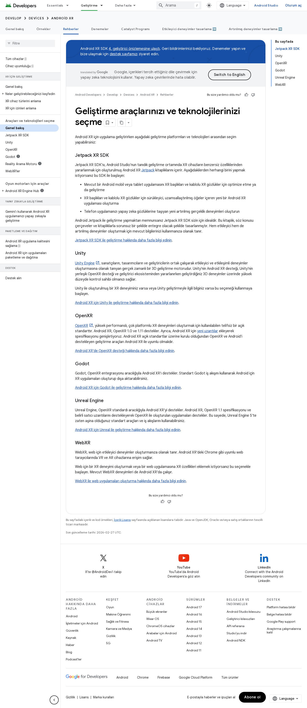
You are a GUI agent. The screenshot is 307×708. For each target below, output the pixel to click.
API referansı (236, 626)
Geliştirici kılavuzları (241, 619)
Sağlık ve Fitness (117, 622)
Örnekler (43, 29)
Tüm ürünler (229, 677)
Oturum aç (293, 5)
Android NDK (236, 640)
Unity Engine (85, 263)
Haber (70, 645)
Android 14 (194, 629)
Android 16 (194, 614)
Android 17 (194, 607)
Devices (36, 18)
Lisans (84, 697)
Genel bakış (14, 29)
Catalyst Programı (135, 29)
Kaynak (71, 638)
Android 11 (193, 650)
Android (72, 616)
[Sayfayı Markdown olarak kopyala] (122, 122)
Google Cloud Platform (195, 677)
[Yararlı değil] (253, 94)
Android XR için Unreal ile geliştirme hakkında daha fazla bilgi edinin (127, 430)
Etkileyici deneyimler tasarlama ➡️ (189, 29)
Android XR (62, 18)
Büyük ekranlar (156, 612)
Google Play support (281, 622)
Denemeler (100, 29)
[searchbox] (30, 43)
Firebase (164, 677)
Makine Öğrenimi (118, 614)
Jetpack (147, 170)
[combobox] (178, 5)
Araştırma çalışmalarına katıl (284, 630)
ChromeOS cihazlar (160, 626)
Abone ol (252, 697)
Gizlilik (111, 636)
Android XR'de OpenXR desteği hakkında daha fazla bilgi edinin (124, 351)
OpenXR (81, 325)
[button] (29, 93)
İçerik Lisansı (122, 520)
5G (108, 643)
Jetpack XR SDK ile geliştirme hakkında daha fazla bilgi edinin (123, 240)
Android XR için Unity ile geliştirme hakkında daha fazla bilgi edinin (126, 303)
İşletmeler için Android (82, 623)
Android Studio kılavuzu (243, 612)
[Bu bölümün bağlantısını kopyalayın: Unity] (90, 253)
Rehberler (71, 29)
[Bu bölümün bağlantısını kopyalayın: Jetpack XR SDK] (113, 155)
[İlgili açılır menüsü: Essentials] (69, 5)
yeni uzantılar (207, 331)
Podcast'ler (74, 659)
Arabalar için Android (161, 633)
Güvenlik (72, 630)
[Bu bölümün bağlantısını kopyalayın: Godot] (93, 364)
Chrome (143, 677)
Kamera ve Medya (119, 629)
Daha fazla (123, 5)
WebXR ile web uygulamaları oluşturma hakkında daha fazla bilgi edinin (130, 481)
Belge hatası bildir (279, 614)
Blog (69, 652)
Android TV (154, 640)
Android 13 (194, 636)
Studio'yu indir (237, 633)
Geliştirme (89, 5)
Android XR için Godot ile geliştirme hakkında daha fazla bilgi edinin (128, 387)
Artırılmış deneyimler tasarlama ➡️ (255, 29)
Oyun (110, 607)
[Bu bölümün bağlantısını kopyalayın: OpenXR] (97, 316)
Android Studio (266, 5)
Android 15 (194, 622)
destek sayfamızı (124, 54)
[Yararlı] (246, 94)
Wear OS (152, 619)
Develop (13, 18)
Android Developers (88, 95)
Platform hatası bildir (281, 607)
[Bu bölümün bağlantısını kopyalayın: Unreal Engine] (108, 401)
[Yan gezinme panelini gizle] (54, 699)
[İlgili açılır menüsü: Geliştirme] (104, 5)
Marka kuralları (103, 697)
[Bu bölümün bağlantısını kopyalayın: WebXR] (94, 443)
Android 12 (194, 643)
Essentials (55, 5)
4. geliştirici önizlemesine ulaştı (134, 48)
